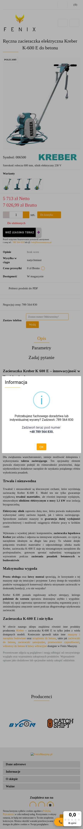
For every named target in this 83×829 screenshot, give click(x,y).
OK (41, 447)
